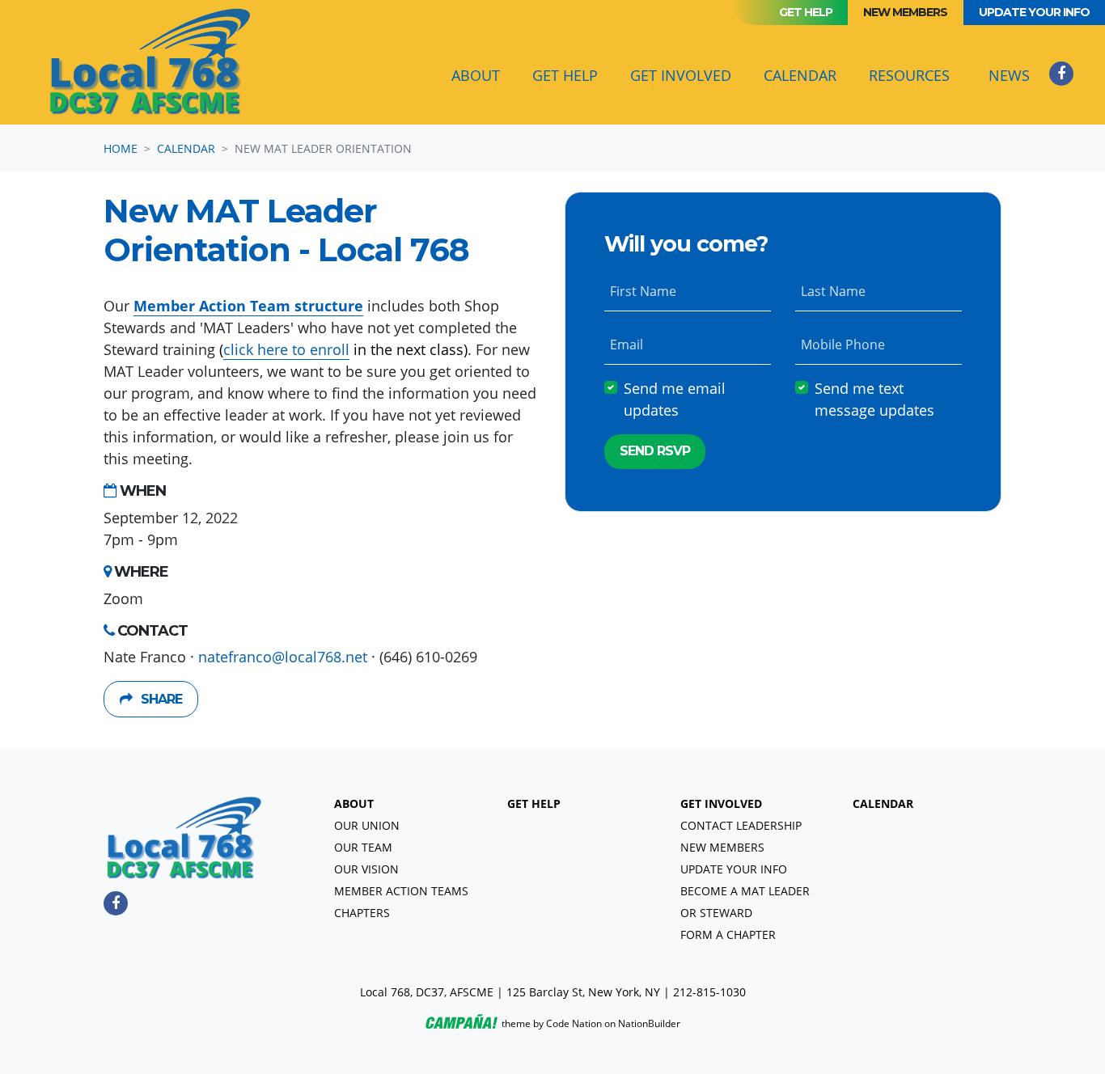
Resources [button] (909, 75)
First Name (643, 291)
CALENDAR (883, 803)
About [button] (475, 75)
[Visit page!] (1061, 72)
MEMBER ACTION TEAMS (401, 891)
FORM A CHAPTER (728, 934)
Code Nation (574, 1023)
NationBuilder (649, 1023)
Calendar (806, 75)
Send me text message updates (874, 399)
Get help (805, 12)
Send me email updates (675, 399)
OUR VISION (366, 869)
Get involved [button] (680, 75)
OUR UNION (367, 825)
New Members (905, 12)
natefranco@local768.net (282, 656)
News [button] (1009, 75)
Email (626, 344)
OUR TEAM (363, 847)
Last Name (833, 291)
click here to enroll (286, 349)
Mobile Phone (843, 344)
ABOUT (354, 803)
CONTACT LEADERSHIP (741, 825)
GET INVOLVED (721, 803)
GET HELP (534, 803)
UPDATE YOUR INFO (733, 869)
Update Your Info (1034, 12)
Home (121, 148)
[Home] (150, 62)
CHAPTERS (362, 912)
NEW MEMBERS (722, 847)
